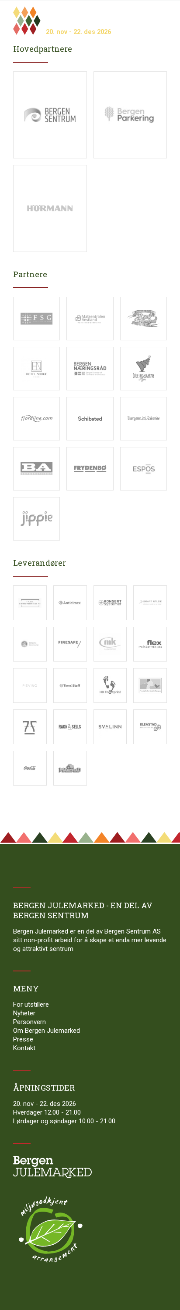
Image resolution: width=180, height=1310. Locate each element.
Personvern (29, 1022)
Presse (23, 1039)
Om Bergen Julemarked (46, 1031)
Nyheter (24, 1013)
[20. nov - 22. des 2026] (51, 10)
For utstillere (31, 1004)
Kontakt (24, 1048)
